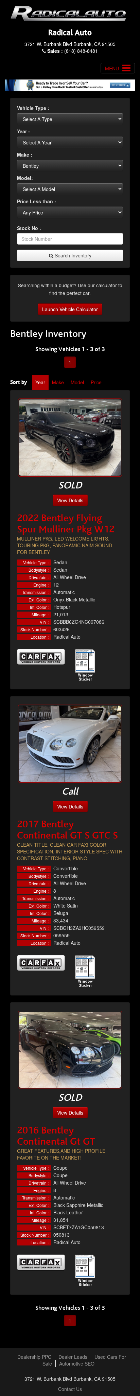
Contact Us (70, 1389)
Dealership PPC (34, 1356)
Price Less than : (36, 201)
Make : (24, 154)
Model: (25, 178)
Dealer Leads (72, 1356)
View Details (70, 500)
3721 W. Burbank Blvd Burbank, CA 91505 (70, 44)
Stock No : (29, 228)
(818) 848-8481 (72, 50)
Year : (23, 131)
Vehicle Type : (33, 108)
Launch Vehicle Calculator (70, 309)
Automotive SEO (76, 1363)
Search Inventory (72, 255)
